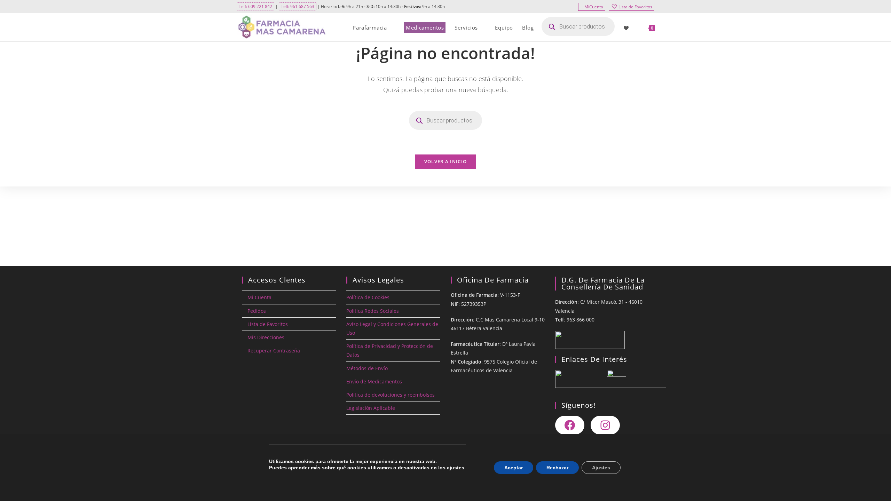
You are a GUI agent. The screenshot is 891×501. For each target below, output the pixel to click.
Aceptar (513, 467)
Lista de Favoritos (635, 7)
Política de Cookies (367, 297)
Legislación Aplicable (370, 408)
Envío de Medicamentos (374, 381)
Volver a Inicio (445, 161)
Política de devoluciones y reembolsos (390, 394)
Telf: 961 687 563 (297, 6)
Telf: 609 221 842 (255, 6)
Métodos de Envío (367, 368)
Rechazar (557, 467)
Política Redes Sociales (372, 311)
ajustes (455, 467)
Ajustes (601, 467)
